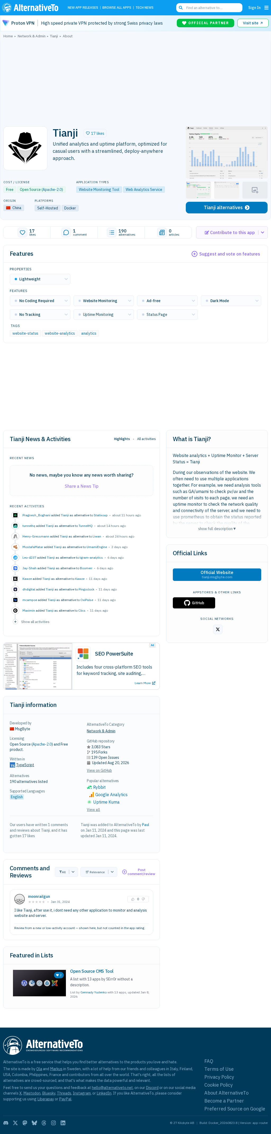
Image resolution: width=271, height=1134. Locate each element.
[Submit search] (181, 8)
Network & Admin (101, 731)
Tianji (65, 515)
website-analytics (60, 333)
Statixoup (101, 515)
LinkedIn (104, 1093)
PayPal (65, 1098)
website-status (25, 333)
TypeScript (25, 765)
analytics (88, 333)
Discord (152, 1087)
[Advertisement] (135, 81)
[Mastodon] (25, 1123)
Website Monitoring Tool (99, 189)
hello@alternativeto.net (112, 1087)
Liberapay (45, 1098)
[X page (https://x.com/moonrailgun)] (218, 629)
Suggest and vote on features (229, 254)
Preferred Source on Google (234, 1109)
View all (93, 809)
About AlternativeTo (226, 1093)
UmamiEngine (97, 547)
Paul (145, 824)
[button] (95, 133)
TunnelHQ (86, 526)
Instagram (82, 1093)
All (64, 872)
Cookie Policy (218, 1085)
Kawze (79, 579)
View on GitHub (99, 770)
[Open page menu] (266, 7)
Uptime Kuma (106, 802)
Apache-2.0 (52, 189)
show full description (217, 528)
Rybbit (99, 787)
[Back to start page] (31, 7)
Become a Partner (224, 1101)
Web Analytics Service (144, 189)
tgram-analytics (91, 557)
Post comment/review (141, 872)
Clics (81, 610)
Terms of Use (219, 1069)
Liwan (97, 536)
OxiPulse (86, 600)
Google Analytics (111, 794)
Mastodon (31, 1093)
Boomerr (86, 568)
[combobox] (209, 7)
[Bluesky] (34, 1123)
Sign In (254, 7)
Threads (64, 1093)
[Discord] (5, 1123)
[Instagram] (53, 1123)
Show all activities (35, 621)
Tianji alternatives (223, 207)
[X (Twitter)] (15, 1123)
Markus (56, 1068)
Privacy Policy (219, 1077)
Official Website (217, 574)
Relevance (97, 872)
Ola (39, 1068)
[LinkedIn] (63, 1123)
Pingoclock (86, 589)
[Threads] (44, 1123)
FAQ (208, 1061)
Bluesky (48, 1093)
